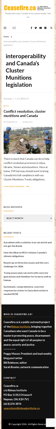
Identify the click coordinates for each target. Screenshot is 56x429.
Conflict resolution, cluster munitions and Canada (25, 113)
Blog (6, 106)
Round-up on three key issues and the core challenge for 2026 (26, 264)
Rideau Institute (20, 326)
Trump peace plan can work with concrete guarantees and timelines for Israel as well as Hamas (27, 276)
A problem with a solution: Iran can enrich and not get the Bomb (28, 244)
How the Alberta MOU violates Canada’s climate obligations (25, 254)
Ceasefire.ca (11, 122)
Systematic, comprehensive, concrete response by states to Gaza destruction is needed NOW (26, 290)
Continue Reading (14, 186)
